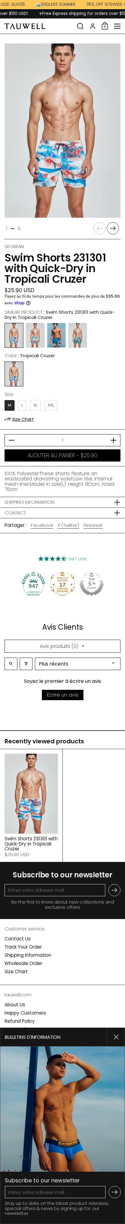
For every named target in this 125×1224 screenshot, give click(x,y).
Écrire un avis (62, 694)
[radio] (14, 335)
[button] (80, 26)
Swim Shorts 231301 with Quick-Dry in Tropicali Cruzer (31, 805)
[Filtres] (26, 664)
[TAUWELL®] (39, 26)
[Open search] (11, 664)
